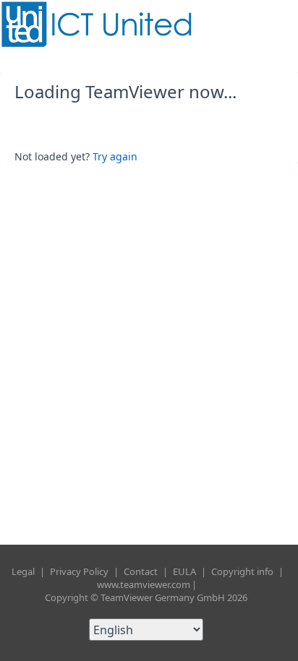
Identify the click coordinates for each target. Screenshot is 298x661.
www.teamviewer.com (143, 584)
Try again (115, 156)
